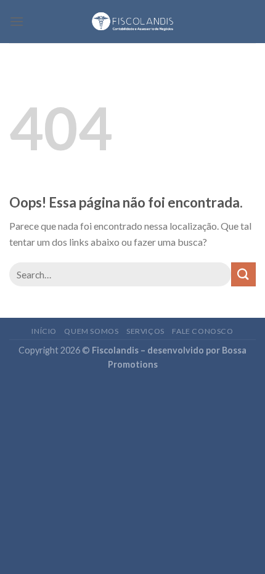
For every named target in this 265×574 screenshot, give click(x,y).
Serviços (145, 331)
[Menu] (16, 21)
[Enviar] (243, 274)
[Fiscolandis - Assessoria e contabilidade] (133, 21)
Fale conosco (202, 331)
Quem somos (91, 331)
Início (44, 331)
